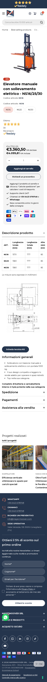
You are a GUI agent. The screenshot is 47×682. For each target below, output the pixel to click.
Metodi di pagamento (11, 675)
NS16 (8, 109)
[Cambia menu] (3, 13)
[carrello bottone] (34, 13)
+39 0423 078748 (16, 503)
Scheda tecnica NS (15, 349)
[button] (23, 233)
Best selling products (21, 30)
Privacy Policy (27, 589)
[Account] (29, 13)
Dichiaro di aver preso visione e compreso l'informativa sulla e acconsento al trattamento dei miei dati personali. (24, 590)
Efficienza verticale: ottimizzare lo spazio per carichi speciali (15, 481)
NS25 (19, 109)
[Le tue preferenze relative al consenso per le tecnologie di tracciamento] (42, 677)
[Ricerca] (41, 22)
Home (5, 30)
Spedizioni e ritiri (30, 675)
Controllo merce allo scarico (14, 678)
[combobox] (23, 22)
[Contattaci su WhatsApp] (5, 617)
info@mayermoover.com (20, 519)
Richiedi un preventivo (23, 177)
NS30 (30, 109)
